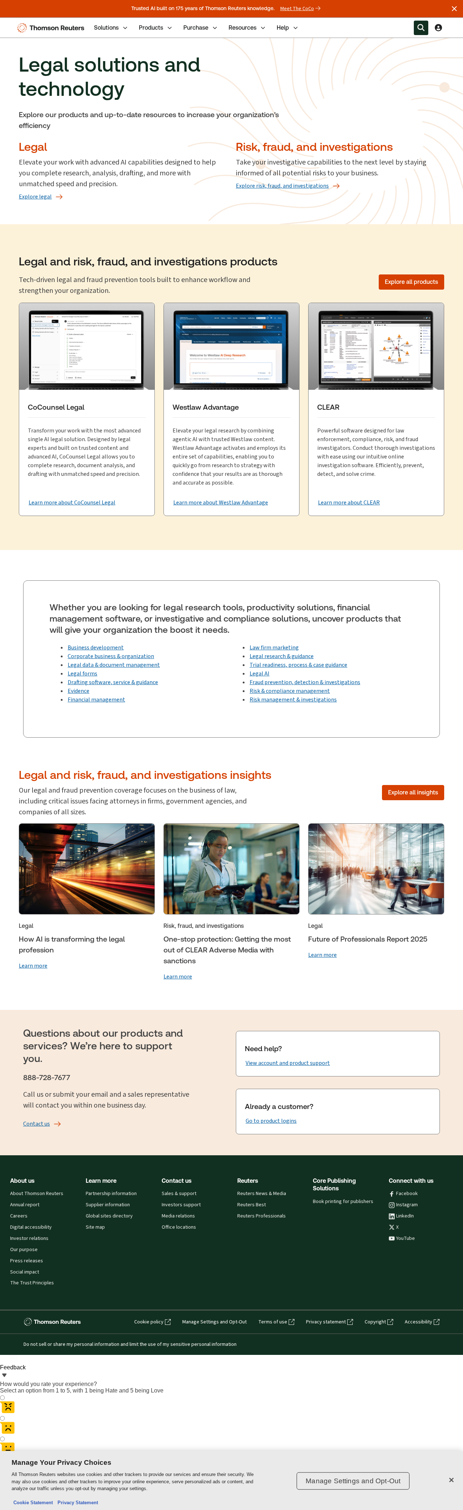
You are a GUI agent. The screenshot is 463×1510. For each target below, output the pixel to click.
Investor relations (29, 1238)
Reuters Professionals (261, 1216)
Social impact (24, 1272)
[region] (231, 1480)
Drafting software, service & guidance (113, 682)
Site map (95, 1227)
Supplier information (108, 1205)
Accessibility (418, 1322)
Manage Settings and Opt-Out (214, 1322)
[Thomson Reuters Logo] (52, 28)
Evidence (78, 691)
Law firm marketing (274, 647)
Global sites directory (109, 1216)
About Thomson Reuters (36, 1193)
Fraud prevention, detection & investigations (305, 682)
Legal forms (82, 673)
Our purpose (24, 1249)
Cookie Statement (33, 1502)
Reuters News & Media (261, 1193)
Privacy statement (326, 1322)
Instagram (407, 1205)
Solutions (106, 27)
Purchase (195, 27)
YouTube (405, 1238)
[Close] (451, 1480)
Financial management (96, 699)
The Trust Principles (32, 1283)
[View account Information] (438, 28)
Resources (242, 27)
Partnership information (111, 1193)
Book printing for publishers (343, 1201)
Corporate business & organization (111, 656)
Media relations (178, 1216)
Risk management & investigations (293, 699)
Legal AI (259, 673)
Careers (18, 1216)
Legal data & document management (114, 665)
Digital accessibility (31, 1227)
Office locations (179, 1227)
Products (151, 27)
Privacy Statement (76, 1502)
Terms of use (272, 1322)
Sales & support (179, 1193)
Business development (96, 647)
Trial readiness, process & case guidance (298, 665)
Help (283, 27)
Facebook (407, 1193)
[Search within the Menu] (421, 28)
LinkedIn (405, 1216)
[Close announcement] (454, 8)
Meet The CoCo (297, 8)
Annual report (24, 1205)
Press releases (26, 1261)
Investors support (181, 1205)
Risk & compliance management (290, 691)
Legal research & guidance (282, 656)
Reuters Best (251, 1205)
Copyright (375, 1322)
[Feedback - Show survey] (4, 1376)
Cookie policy (148, 1322)
